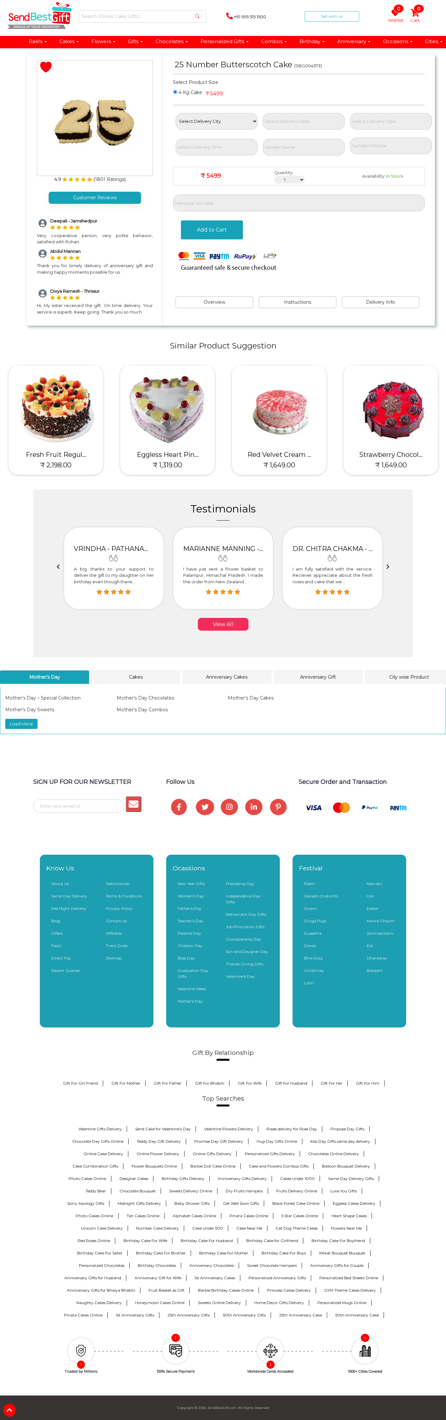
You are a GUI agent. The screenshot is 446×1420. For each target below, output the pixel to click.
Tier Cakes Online (143, 1215)
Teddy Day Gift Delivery (159, 1141)
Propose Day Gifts (347, 1128)
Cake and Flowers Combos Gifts (279, 1166)
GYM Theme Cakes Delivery (350, 1290)
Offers (57, 933)
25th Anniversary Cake (300, 1315)
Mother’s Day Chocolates (145, 698)
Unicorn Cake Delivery (102, 1228)
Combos (271, 41)
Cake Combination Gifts (95, 1166)
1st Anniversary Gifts (135, 1315)
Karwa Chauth (381, 920)
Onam (310, 908)
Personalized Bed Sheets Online (348, 1277)
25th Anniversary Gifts (188, 1315)
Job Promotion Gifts (245, 926)
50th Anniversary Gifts (244, 1315)
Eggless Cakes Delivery (354, 1203)
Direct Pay (61, 958)
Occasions (395, 41)
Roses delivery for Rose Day (291, 1128)
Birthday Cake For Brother (161, 1253)
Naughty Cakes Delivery (99, 1302)
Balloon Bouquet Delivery (346, 1166)
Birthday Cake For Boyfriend (338, 1240)
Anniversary (351, 41)
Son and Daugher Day (247, 951)
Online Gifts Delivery (212, 1153)
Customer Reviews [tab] (95, 198)
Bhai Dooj (313, 958)
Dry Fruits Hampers (244, 1190)
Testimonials (117, 883)
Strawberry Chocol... (390, 455)
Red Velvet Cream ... (279, 455)
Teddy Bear (96, 1190)
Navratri (374, 883)
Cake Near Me (249, 1228)
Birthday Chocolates (157, 1265)
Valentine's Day (240, 976)
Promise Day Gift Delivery (218, 1141)
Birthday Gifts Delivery (183, 1178)
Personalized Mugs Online (341, 1302)
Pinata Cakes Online (249, 1215)
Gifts (133, 41)
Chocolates (169, 41)
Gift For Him (367, 1083)
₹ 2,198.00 (56, 465)
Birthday (309, 41)
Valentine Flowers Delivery (228, 1128)
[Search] (197, 16)
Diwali (310, 945)
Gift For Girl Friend (80, 1083)
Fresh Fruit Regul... (56, 455)
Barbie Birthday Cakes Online (226, 1290)
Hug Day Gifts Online (277, 1141)
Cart (415, 16)
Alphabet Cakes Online (194, 1215)
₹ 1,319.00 (167, 465)
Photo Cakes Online (87, 1178)
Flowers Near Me (346, 1228)
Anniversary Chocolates (211, 1265)
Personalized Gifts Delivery (270, 1153)
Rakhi (35, 41)
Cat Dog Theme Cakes (297, 1228)
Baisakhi (375, 970)
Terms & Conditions (124, 896)
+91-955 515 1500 (249, 16)
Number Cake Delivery (157, 1228)
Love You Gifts (343, 1190)
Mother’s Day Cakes (251, 698)
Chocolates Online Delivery (333, 1153)
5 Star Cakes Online (299, 1215)
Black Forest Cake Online (295, 1203)
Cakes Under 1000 (297, 1178)
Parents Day (189, 933)
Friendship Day (240, 883)
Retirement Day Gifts (246, 914)
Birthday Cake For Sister (99, 1253)
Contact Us (116, 920)
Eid (370, 945)
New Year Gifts (191, 883)
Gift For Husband (291, 1083)
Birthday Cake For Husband (207, 1240)
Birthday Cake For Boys (284, 1253)
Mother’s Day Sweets (29, 710)
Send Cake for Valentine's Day (163, 1128)
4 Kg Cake (189, 92)
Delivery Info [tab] (380, 302)
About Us (60, 883)
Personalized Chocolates (101, 1265)
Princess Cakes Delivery (289, 1290)
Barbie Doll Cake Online (212, 1166)
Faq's (56, 945)
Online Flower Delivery (157, 1153)
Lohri (309, 982)
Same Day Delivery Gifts (351, 1178)
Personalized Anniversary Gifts (277, 1277)
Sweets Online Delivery (219, 1302)
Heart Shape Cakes (349, 1215)
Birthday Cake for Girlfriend (272, 1240)
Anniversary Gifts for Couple (336, 1265)
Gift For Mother (125, 1083)
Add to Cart (212, 230)
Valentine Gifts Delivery (100, 1128)
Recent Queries (65, 970)
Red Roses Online (94, 1240)
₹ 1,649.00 (279, 465)
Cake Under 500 (207, 1228)
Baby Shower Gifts (192, 1203)
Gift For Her (331, 1083)
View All (223, 624)
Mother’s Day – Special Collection (43, 698)
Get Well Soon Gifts (241, 1203)
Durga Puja (315, 920)
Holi (370, 896)
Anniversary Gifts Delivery (242, 1178)
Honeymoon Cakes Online (159, 1302)
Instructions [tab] (297, 302)
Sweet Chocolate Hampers (272, 1265)
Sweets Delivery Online (190, 1190)
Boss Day (186, 958)
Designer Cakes (133, 1178)
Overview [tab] (214, 302)
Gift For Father (168, 1083)
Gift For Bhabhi (209, 1083)
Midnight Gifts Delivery (139, 1203)
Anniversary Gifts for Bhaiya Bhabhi (101, 1290)
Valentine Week (192, 988)
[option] (113, 568)
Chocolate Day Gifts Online (97, 1141)
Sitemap (114, 958)
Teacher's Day (190, 920)
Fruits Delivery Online (296, 1190)
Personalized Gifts (222, 41)
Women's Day (191, 896)
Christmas (314, 970)
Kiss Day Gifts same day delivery (340, 1141)
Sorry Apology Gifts (85, 1203)
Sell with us (331, 16)
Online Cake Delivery (103, 1153)
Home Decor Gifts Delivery (279, 1302)
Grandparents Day (243, 939)
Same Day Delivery (69, 896)
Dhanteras (377, 958)
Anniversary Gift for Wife (158, 1277)
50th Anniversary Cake (357, 1315)
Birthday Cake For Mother (223, 1253)
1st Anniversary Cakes (215, 1277)
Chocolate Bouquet (137, 1190)
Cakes (66, 41)
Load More (21, 723)
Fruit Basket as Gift (166, 1290)
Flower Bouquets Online (154, 1166)
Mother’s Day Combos (142, 710)
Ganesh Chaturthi (321, 896)
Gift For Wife (250, 1083)
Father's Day (189, 908)
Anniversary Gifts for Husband (92, 1277)
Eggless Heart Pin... (168, 455)
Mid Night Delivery (68, 908)
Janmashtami (380, 933)
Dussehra (313, 933)
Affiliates (114, 933)
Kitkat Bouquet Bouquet (342, 1253)
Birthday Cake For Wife (145, 1240)
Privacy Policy (119, 908)
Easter (372, 908)
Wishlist (396, 16)
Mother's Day (190, 1001)
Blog (55, 920)
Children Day (190, 945)
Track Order (117, 945)
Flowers (101, 41)
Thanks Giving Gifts (244, 963)
